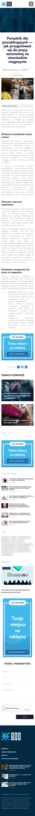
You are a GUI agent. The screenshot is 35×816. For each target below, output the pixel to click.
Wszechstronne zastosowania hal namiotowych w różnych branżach (20, 514)
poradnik (6, 541)
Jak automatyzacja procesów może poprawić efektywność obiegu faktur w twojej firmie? (17, 395)
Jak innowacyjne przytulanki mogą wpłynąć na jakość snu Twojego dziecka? (20, 488)
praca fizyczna (17, 541)
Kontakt (4, 755)
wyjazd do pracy (24, 551)
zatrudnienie (7, 554)
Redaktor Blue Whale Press (11, 70)
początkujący (25, 537)
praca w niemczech (25, 544)
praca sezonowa (9, 544)
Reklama (5, 561)
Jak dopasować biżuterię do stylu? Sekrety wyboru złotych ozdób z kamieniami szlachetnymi (20, 767)
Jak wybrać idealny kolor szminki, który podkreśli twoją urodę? (20, 522)
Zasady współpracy (8, 752)
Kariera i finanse (17, 75)
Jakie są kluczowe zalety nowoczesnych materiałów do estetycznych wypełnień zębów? (19, 505)
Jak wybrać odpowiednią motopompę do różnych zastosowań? (21, 479)
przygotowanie (8, 547)
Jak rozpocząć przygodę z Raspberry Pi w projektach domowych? (21, 496)
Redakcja (5, 748)
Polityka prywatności (9, 758)
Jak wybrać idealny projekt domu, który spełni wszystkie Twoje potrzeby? (20, 784)
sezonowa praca (23, 547)
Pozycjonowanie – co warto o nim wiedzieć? (20, 775)
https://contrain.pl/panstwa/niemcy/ (13, 190)
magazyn (6, 537)
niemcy (14, 537)
